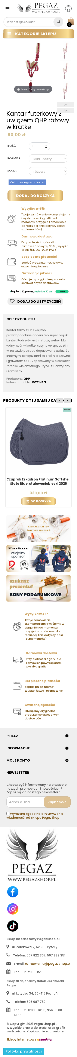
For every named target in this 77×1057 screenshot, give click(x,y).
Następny (65, 110)
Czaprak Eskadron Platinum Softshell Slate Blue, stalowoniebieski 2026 (38, 481)
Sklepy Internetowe (21, 1039)
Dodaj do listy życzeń (39, 301)
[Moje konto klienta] (71, 8)
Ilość (11, 146)
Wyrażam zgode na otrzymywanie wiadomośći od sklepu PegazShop (34, 816)
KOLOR (12, 171)
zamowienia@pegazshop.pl (47, 963)
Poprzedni (65, 104)
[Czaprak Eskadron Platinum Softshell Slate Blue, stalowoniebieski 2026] (38, 440)
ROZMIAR (14, 158)
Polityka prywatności (24, 1051)
